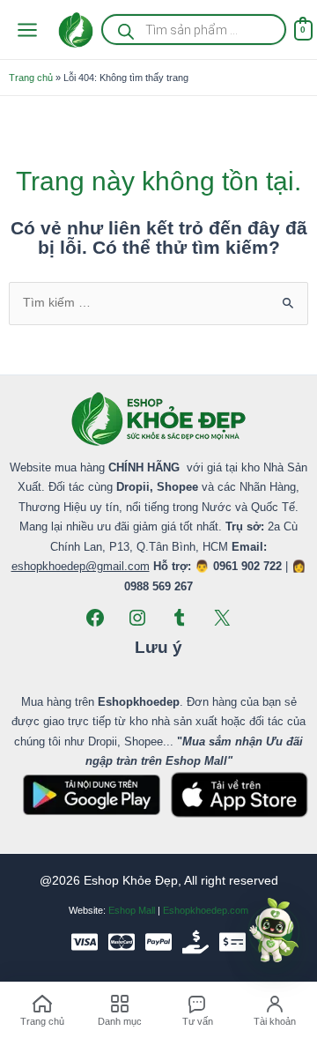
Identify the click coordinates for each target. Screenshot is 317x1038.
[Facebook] (95, 617)
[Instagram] (137, 617)
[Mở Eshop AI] (274, 931)
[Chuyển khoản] (232, 942)
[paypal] (158, 942)
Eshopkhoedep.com (205, 910)
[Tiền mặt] (195, 942)
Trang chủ (31, 77)
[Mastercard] (121, 942)
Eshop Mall (131, 910)
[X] (221, 617)
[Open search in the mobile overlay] (193, 29)
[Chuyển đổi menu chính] (26, 29)
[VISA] (84, 942)
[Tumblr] (179, 617)
